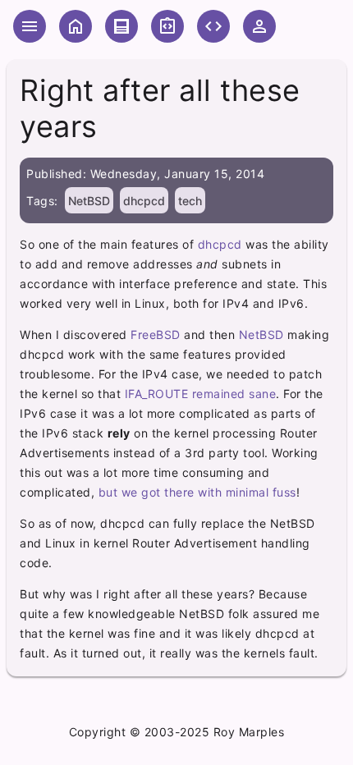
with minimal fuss (247, 492)
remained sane (234, 394)
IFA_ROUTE (157, 394)
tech (190, 201)
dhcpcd (144, 201)
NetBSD (89, 201)
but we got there (147, 492)
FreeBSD (156, 334)
